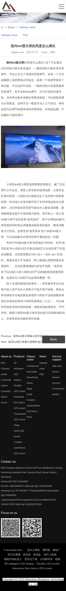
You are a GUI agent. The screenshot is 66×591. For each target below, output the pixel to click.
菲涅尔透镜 (14, 554)
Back (53, 339)
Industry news (9, 35)
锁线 (57, 559)
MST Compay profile (5, 369)
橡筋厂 (56, 549)
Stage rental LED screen (19, 431)
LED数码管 (46, 559)
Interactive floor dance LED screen (19, 403)
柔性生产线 (31, 559)
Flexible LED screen (48, 563)
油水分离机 (33, 549)
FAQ (25, 35)
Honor (4, 402)
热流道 (27, 554)
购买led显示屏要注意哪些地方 (25, 341)
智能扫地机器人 (13, 559)
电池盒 (37, 554)
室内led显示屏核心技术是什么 (30, 336)
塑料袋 (46, 549)
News (11, 27)
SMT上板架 (50, 554)
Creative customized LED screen (19, 448)
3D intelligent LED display (19, 563)
